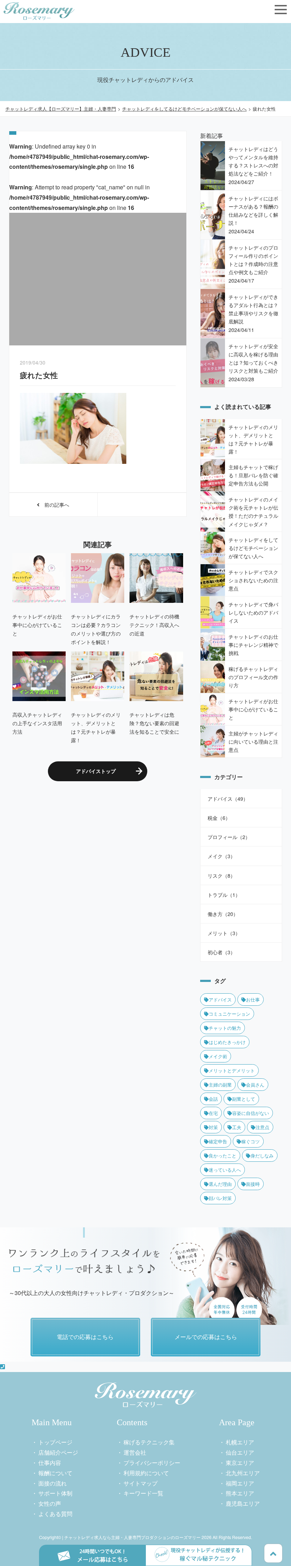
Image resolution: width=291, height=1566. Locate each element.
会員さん (255, 1084)
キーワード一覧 (143, 1493)
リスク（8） (221, 875)
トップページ (55, 1442)
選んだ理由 (220, 1184)
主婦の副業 (220, 1084)
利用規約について (146, 1473)
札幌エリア (240, 1442)
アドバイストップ (96, 770)
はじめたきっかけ (227, 1042)
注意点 (262, 1127)
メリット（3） (224, 933)
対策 (213, 1127)
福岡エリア (240, 1483)
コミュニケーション (229, 1013)
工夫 (236, 1127)
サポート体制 (55, 1493)
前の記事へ (54, 504)
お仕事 (253, 999)
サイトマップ (140, 1483)
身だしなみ (262, 1155)
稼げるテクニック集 (149, 1442)
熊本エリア (240, 1493)
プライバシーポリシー (151, 1463)
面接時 (253, 1184)
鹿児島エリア (243, 1503)
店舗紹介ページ (58, 1452)
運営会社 (134, 1452)
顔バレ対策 (220, 1198)
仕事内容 (49, 1463)
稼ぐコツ (250, 1141)
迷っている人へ (225, 1169)
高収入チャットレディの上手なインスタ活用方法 (37, 723)
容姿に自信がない (250, 1113)
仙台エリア (240, 1452)
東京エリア (240, 1463)
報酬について (55, 1473)
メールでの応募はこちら (206, 1337)
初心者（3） (221, 952)
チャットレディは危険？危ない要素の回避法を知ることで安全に (154, 723)
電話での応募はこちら (85, 1337)
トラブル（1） (224, 894)
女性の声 (49, 1503)
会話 (213, 1098)
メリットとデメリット (232, 1070)
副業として (243, 1098)
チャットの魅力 (225, 1027)
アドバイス (220, 999)
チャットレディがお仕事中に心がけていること (37, 624)
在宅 (213, 1113)
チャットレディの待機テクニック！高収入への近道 (154, 624)
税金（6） (219, 817)
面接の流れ (52, 1483)
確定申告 (218, 1141)
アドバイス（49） (228, 798)
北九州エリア (243, 1473)
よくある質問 (55, 1514)
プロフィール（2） (229, 836)
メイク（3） (221, 856)
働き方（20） (223, 913)
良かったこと (222, 1155)
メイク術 (218, 1056)
